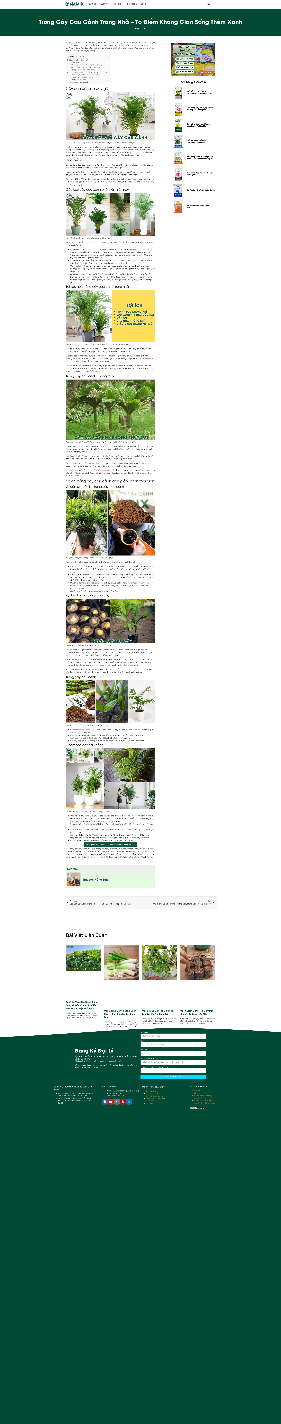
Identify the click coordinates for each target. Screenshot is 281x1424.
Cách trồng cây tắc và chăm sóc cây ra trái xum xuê (158, 1012)
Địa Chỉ (143, 1049)
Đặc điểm (75, 62)
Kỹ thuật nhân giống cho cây (82, 77)
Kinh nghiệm (118, 4)
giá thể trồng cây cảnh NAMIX (86, 729)
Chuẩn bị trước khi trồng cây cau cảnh (86, 75)
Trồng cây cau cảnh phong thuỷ (83, 70)
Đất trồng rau (152, 1091)
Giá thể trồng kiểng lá (155, 1098)
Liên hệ (144, 4)
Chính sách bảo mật (203, 1096)
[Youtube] (111, 1102)
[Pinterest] (123, 1102)
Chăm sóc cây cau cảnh (81, 82)
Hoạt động (132, 4)
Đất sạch (150, 1103)
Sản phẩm (105, 4)
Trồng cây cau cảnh (79, 79)
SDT (141, 1041)
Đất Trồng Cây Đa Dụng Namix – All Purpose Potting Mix (201, 108)
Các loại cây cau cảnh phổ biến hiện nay (87, 65)
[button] (209, 4)
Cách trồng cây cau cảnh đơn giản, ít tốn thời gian (88, 72)
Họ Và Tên (144, 1032)
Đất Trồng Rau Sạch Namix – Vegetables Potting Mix (199, 125)
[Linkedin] (129, 1102)
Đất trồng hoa (152, 1093)
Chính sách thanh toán (204, 1101)
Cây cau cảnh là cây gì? (78, 60)
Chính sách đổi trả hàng (204, 1103)
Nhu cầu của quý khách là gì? (153, 1058)
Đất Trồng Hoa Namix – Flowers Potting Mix (200, 173)
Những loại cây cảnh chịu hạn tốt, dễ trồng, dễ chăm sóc (110, 844)
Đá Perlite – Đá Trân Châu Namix (201, 190)
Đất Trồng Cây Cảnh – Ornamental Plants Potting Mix (200, 92)
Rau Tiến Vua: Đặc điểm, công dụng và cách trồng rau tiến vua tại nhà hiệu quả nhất (81, 1005)
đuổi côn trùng (146, 358)
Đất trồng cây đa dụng (156, 1096)
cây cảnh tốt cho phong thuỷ (101, 470)
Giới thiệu (92, 4)
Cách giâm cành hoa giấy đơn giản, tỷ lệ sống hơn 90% (196, 1012)
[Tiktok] (117, 1102)
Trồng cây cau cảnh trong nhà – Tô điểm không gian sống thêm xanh (140, 21)
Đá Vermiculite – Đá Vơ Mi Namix (198, 206)
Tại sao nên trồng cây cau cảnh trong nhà (87, 67)
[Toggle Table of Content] (106, 57)
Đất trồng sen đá (153, 1101)
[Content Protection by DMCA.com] (197, 1109)
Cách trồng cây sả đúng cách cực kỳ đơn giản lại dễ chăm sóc (120, 1013)
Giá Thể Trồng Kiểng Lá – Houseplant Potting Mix (197, 141)
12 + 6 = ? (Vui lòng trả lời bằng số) (154, 1067)
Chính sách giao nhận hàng (206, 1098)
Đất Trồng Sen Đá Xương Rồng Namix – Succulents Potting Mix (200, 157)
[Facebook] (105, 1102)
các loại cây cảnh (114, 851)
